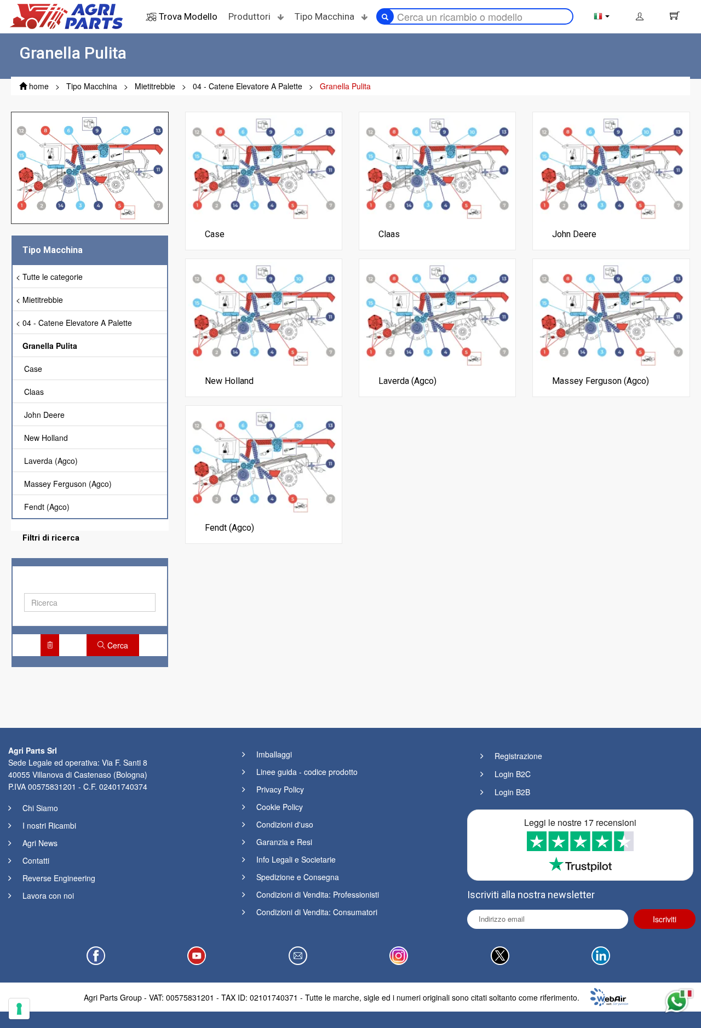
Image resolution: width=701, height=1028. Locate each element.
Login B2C (513, 773)
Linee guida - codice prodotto (307, 771)
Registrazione (518, 755)
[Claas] (437, 167)
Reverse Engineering (58, 877)
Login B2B (512, 791)
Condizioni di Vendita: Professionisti (317, 894)
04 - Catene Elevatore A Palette (77, 322)
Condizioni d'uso (284, 824)
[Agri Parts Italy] (66, 15)
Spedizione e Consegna (297, 876)
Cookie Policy (279, 806)
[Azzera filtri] (50, 645)
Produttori (250, 16)
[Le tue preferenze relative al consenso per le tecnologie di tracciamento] (19, 1008)
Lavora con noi (48, 895)
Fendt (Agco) (47, 506)
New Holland (46, 437)
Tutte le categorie (52, 276)
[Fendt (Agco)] (263, 460)
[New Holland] (263, 313)
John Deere (44, 414)
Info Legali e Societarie (296, 859)
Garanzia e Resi (284, 841)
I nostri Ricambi (49, 825)
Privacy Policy (280, 789)
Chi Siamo (40, 807)
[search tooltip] (385, 16)
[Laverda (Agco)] (437, 313)
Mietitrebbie (42, 299)
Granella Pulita (49, 345)
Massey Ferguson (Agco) (68, 483)
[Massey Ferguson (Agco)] (611, 313)
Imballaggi (274, 754)
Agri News (40, 842)
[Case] (263, 167)
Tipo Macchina (326, 16)
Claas (34, 391)
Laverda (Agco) (51, 460)
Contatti (35, 860)
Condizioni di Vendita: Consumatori (316, 911)
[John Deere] (611, 167)
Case (33, 368)
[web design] (609, 995)
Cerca (116, 645)
